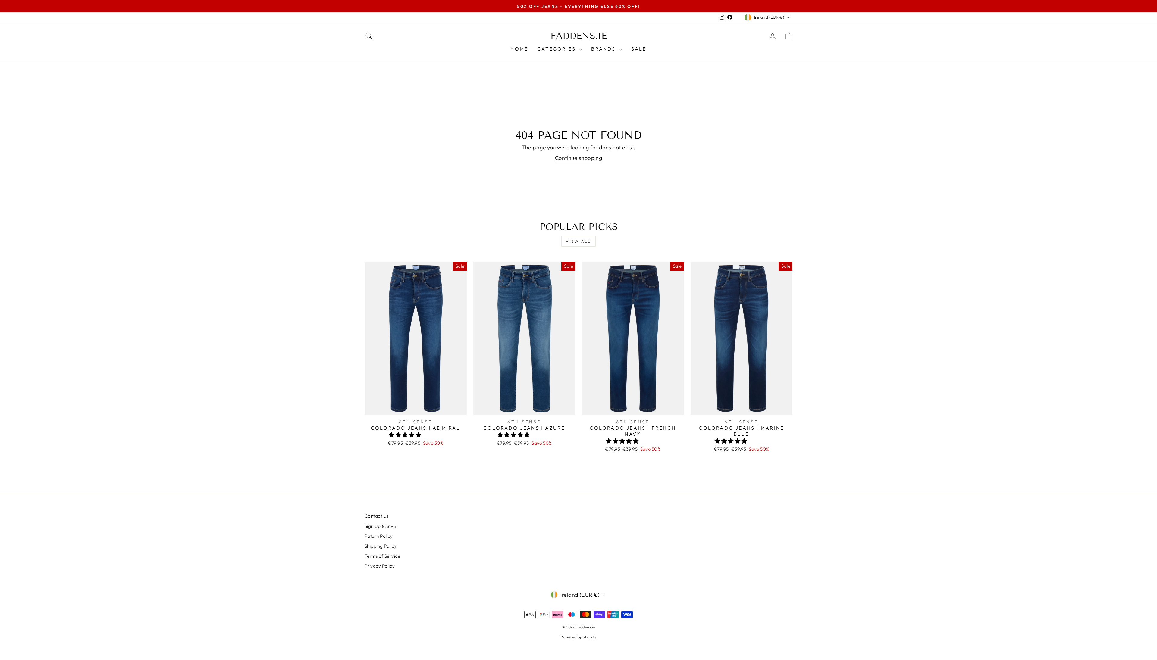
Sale (639, 49)
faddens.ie (578, 35)
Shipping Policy (381, 546)
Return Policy (379, 536)
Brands (604, 49)
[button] (406, 434)
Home (519, 49)
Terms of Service (382, 556)
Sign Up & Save (380, 526)
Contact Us (376, 516)
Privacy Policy (380, 566)
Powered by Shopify (578, 636)
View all (578, 241)
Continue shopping (578, 157)
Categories (557, 49)
